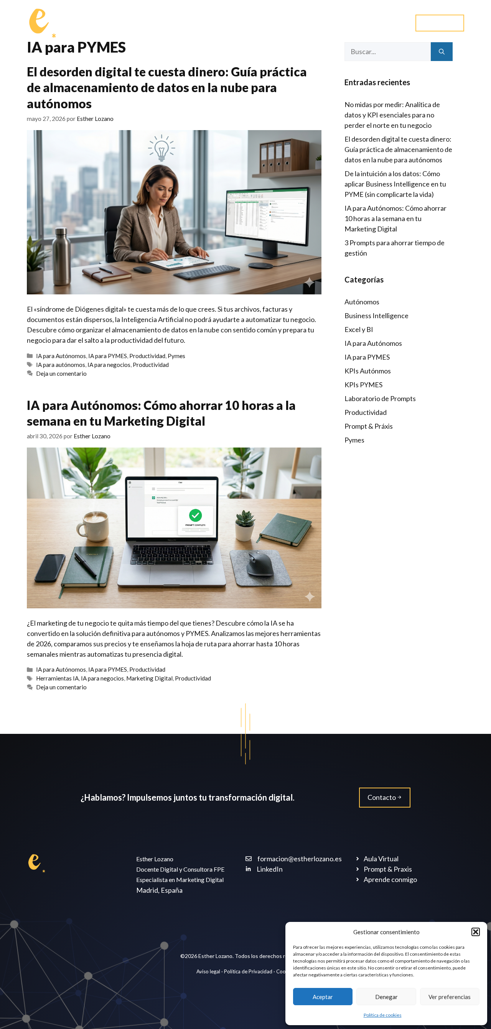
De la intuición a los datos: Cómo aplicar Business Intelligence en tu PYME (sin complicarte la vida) (395, 183)
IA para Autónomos (61, 355)
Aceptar (323, 996)
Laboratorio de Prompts (380, 398)
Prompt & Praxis (320, 22)
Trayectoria (261, 22)
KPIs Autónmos (367, 371)
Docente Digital (134, 22)
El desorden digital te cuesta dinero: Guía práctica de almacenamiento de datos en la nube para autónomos (167, 87)
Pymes (176, 355)
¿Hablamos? (379, 22)
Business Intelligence (376, 315)
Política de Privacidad (248, 971)
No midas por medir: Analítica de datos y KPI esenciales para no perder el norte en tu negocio (392, 114)
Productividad (147, 355)
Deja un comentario (61, 373)
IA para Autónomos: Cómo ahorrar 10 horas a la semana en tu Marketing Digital (395, 218)
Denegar (386, 996)
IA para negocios (108, 364)
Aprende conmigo (200, 22)
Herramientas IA (57, 678)
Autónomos (361, 301)
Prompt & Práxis (368, 426)
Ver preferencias (449, 996)
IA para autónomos (60, 364)
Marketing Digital (149, 678)
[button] (475, 932)
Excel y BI (358, 329)
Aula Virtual (439, 22)
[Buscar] (442, 51)
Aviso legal (208, 971)
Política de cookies (383, 1015)
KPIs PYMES (363, 384)
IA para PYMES (107, 355)
